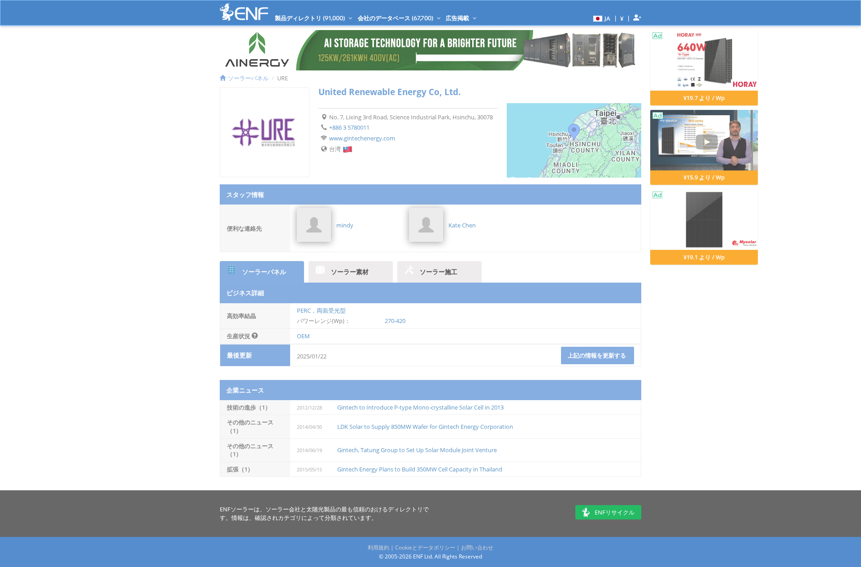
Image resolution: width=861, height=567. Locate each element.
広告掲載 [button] (458, 18)
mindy (344, 225)
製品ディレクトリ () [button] (310, 18)
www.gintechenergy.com (362, 138)
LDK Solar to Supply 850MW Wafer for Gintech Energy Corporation (425, 427)
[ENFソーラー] (244, 12)
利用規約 (378, 547)
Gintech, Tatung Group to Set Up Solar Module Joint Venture (417, 450)
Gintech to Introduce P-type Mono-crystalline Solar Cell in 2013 (420, 407)
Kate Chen (462, 225)
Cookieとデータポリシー (425, 547)
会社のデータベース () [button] (396, 18)
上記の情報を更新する (597, 355)
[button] (600, 18)
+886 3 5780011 (349, 127)
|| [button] (622, 18)
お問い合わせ (477, 547)
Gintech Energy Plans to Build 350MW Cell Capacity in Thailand (419, 469)
